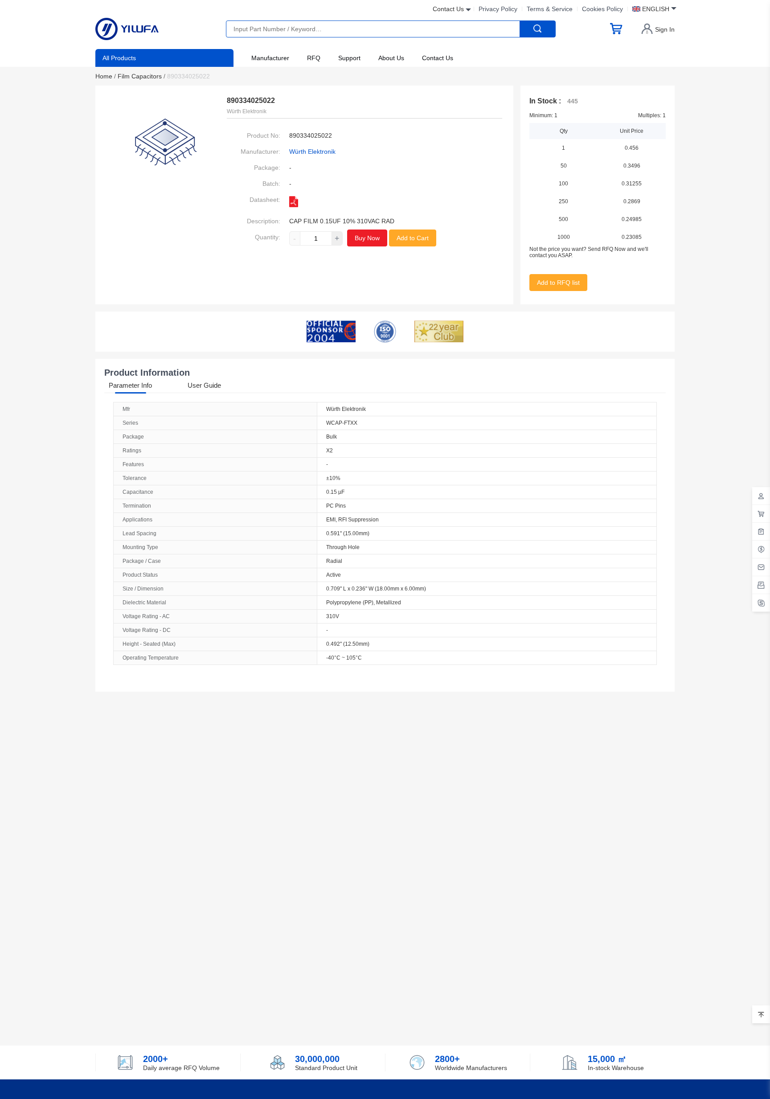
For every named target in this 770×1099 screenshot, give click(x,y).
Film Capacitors (141, 76)
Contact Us (437, 58)
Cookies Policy (602, 8)
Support (349, 58)
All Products (119, 58)
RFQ (313, 58)
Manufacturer (270, 58)
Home (105, 76)
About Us (391, 58)
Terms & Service (550, 8)
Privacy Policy (498, 8)
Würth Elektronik (312, 151)
